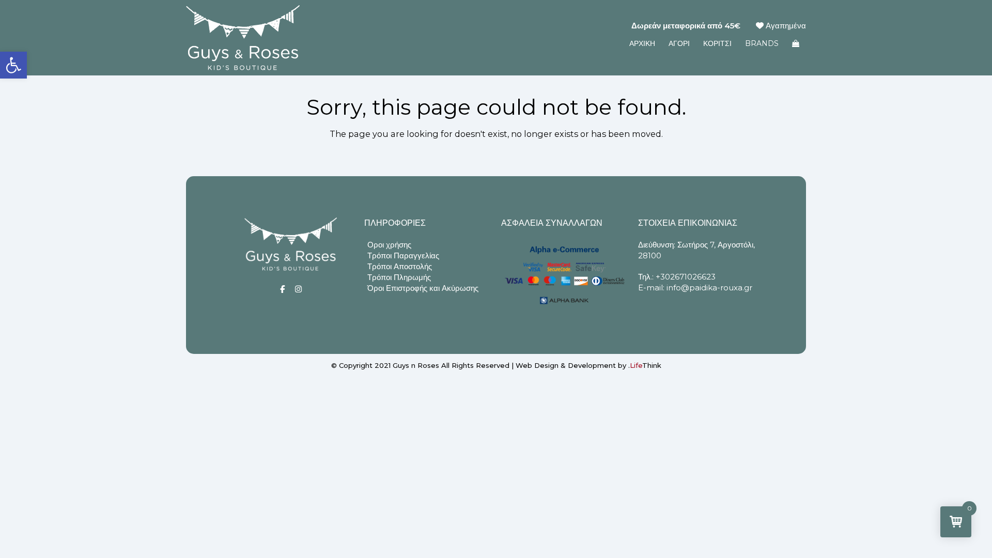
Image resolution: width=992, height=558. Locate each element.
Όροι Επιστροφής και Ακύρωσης (422, 288)
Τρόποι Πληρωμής (399, 277)
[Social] (282, 289)
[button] (13, 65)
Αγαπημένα (785, 25)
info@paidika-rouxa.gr (709, 287)
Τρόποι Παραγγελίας (403, 255)
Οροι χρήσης (389, 245)
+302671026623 (686, 277)
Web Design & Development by (588, 365)
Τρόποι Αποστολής (399, 266)
